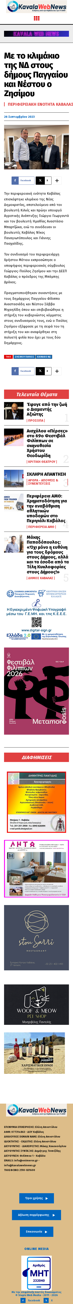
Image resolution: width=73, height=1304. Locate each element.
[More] (57, 181)
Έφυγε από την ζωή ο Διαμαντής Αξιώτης (47, 409)
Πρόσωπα (35, 420)
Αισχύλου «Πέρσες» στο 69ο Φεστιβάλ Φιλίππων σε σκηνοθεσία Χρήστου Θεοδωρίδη (47, 443)
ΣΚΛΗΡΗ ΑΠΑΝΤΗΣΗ (46, 474)
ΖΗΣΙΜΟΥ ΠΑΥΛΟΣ (24, 357)
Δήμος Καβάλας (40, 578)
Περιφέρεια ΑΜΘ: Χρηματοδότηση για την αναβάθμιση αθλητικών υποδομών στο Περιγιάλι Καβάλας (47, 508)
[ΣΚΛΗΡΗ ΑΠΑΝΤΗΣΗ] (14, 478)
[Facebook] (23, 1300)
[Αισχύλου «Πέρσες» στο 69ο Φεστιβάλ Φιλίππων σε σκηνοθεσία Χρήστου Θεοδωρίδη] (14, 437)
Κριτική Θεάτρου (41, 461)
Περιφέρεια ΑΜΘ (41, 527)
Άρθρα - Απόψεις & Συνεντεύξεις (43, 482)
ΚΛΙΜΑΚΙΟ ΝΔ (44, 357)
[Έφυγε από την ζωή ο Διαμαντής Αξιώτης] (14, 411)
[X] (46, 1300)
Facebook (34, 1300)
